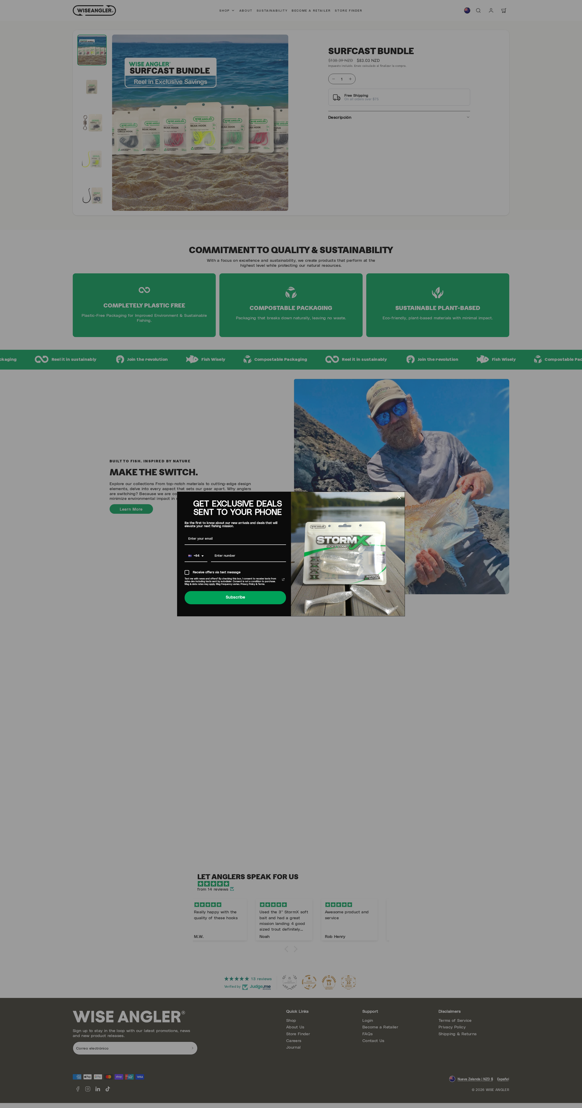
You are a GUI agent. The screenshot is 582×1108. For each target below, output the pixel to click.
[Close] (399, 497)
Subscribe (235, 597)
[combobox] (196, 556)
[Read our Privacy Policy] (283, 579)
